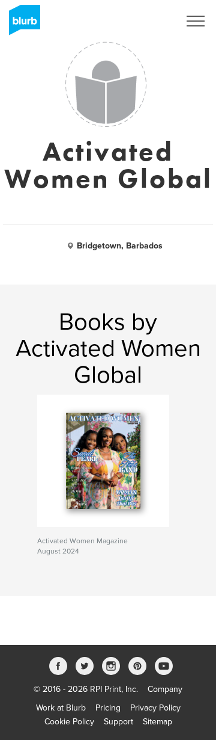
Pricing (108, 708)
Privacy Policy (155, 708)
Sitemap (157, 722)
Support (118, 722)
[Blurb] (21, 24)
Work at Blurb (61, 708)
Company (165, 689)
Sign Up (149, 21)
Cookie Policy (69, 722)
